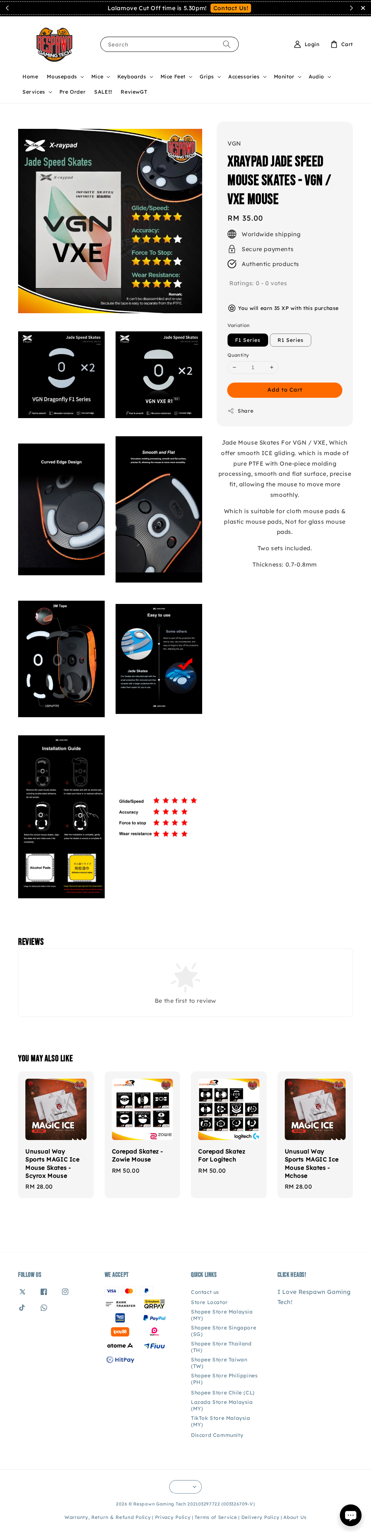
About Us (295, 1517)
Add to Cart (285, 389)
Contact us (205, 1292)
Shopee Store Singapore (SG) (223, 1330)
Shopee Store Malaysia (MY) (222, 1314)
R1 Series (291, 340)
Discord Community (217, 1435)
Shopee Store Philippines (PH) (224, 1378)
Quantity (238, 355)
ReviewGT (134, 92)
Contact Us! (231, 8)
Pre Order (72, 92)
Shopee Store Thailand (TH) (221, 1346)
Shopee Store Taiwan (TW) (219, 1362)
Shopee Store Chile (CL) (223, 1392)
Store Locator (209, 1302)
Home (30, 76)
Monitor (284, 76)
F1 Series (247, 340)
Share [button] (245, 411)
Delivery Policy (260, 1517)
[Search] (226, 44)
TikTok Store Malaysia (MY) (220, 1421)
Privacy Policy (173, 1517)
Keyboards (131, 76)
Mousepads (62, 76)
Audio (316, 76)
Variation (239, 325)
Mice (97, 76)
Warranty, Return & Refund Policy (107, 1517)
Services (33, 92)
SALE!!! (103, 92)
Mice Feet (173, 76)
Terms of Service (216, 1517)
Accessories (244, 76)
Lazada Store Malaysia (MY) (222, 1405)
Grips (207, 76)
